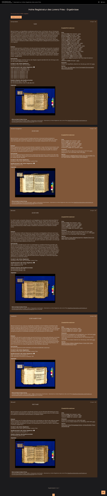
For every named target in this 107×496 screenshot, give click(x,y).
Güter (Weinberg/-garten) (76, 237)
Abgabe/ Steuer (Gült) (76, 155)
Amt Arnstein (89, 155)
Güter (65, 67)
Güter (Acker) (65, 237)
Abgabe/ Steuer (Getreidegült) (79, 157)
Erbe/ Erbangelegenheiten (75, 425)
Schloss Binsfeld (87, 425)
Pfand (74, 344)
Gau (62, 67)
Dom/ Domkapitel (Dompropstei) (85, 67)
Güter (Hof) (86, 343)
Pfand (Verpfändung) (67, 68)
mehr (79, 34)
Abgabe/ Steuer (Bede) (67, 343)
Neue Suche (16, 17)
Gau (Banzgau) (72, 67)
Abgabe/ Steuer (65, 155)
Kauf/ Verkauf (67, 157)
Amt (84, 155)
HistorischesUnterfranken (7, 2)
